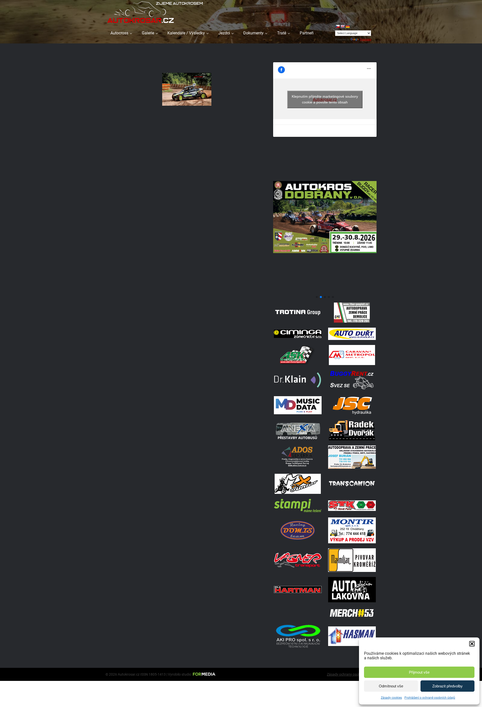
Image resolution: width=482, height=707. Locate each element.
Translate (365, 39)
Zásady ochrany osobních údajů (352, 674)
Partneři (307, 33)
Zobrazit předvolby (447, 686)
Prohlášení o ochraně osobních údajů (429, 697)
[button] (471, 643)
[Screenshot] (325, 291)
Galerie (148, 33)
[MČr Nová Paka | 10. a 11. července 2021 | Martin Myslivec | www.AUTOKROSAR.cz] (186, 89)
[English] (342, 26)
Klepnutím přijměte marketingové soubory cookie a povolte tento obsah (325, 99)
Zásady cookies (391, 697)
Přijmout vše (419, 672)
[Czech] (337, 26)
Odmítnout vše (391, 686)
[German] (347, 26)
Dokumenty (253, 33)
